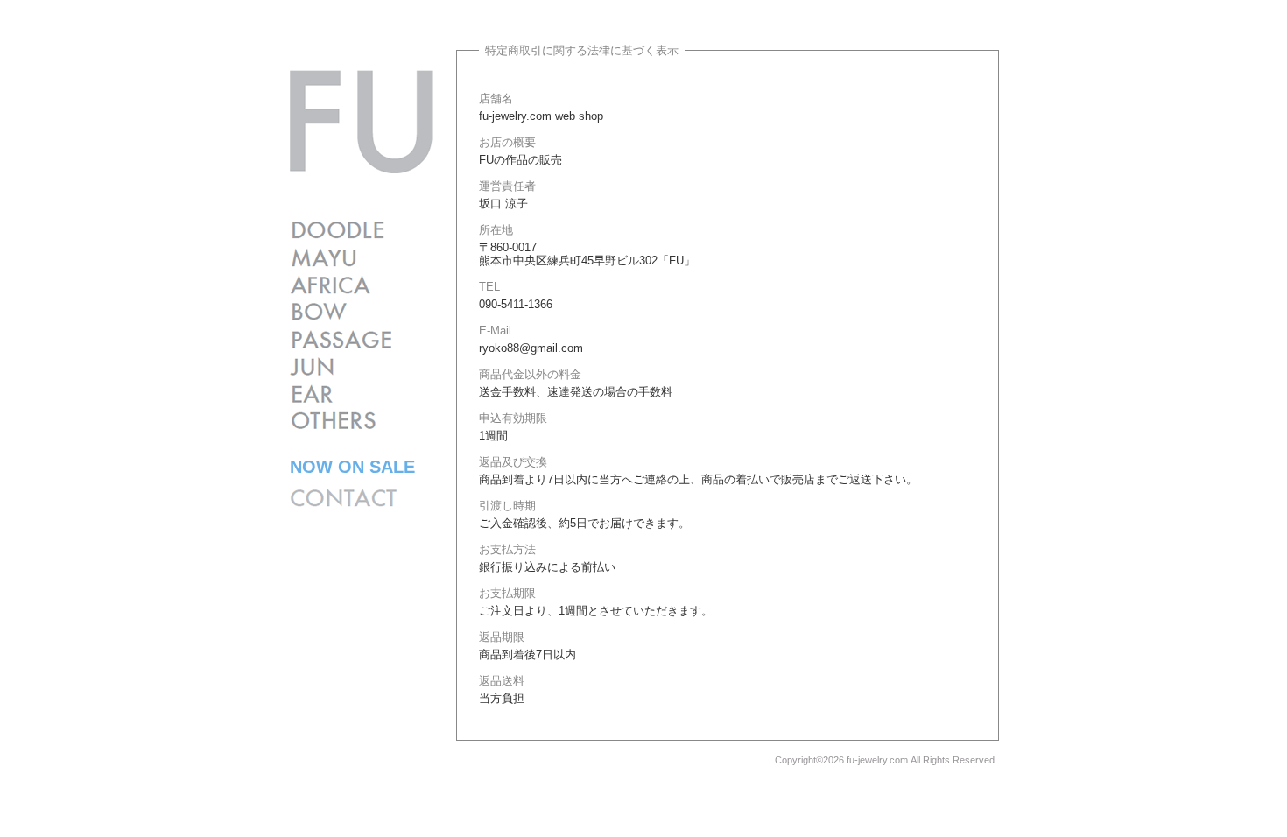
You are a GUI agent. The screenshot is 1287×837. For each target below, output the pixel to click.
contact (343, 497)
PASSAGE (340, 339)
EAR (340, 393)
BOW (340, 312)
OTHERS (340, 420)
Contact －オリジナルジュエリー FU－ (361, 121)
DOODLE (340, 230)
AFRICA (340, 285)
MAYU (340, 257)
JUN (340, 366)
